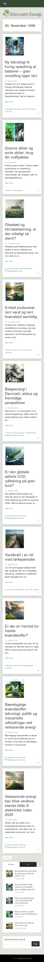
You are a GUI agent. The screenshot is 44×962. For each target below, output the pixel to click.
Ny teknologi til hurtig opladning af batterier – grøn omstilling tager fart (21, 68)
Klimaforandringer (27, 268)
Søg (35, 944)
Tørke (27, 589)
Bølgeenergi (32, 433)
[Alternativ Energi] (22, 13)
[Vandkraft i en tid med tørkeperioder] (15, 538)
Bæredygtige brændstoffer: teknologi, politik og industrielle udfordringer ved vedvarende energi (21, 716)
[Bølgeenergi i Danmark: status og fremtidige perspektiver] (15, 373)
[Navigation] (4, 3)
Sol (31, 350)
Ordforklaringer (18, 190)
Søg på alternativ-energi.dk (14, 939)
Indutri (20, 271)
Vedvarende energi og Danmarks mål (24, 923)
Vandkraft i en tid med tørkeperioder (20, 557)
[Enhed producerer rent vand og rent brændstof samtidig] (15, 291)
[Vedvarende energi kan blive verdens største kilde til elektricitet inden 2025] (15, 780)
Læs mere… (9, 101)
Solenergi (8, 352)
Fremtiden (17, 109)
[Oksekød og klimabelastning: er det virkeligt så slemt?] (15, 208)
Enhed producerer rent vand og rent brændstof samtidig (21, 312)
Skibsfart (21, 518)
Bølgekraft (8, 435)
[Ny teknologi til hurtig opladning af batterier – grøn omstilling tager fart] (15, 46)
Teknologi (24, 109)
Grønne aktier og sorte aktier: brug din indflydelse (19, 152)
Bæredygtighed (12, 271)
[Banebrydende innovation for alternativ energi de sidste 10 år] (9, 873)
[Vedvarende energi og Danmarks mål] (9, 925)
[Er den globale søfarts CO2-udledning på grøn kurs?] (15, 455)
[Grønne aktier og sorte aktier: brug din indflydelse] (15, 132)
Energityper (9, 109)
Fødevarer (9, 268)
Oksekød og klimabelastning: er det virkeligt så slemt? (20, 231)
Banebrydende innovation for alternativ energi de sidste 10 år (26, 873)
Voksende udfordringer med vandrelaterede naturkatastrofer (24, 900)
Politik (15, 433)
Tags (28, 864)
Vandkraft (36, 589)
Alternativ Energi (25, 958)
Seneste (11, 864)
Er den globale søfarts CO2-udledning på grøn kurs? (20, 478)
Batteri (33, 109)
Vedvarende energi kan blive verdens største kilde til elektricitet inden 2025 (20, 805)
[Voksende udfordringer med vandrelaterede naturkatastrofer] (9, 901)
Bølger (14, 435)
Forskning (8, 111)
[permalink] (38, 114)
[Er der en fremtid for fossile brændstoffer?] (15, 610)
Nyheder (16, 516)
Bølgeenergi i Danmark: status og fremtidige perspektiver (21, 395)
